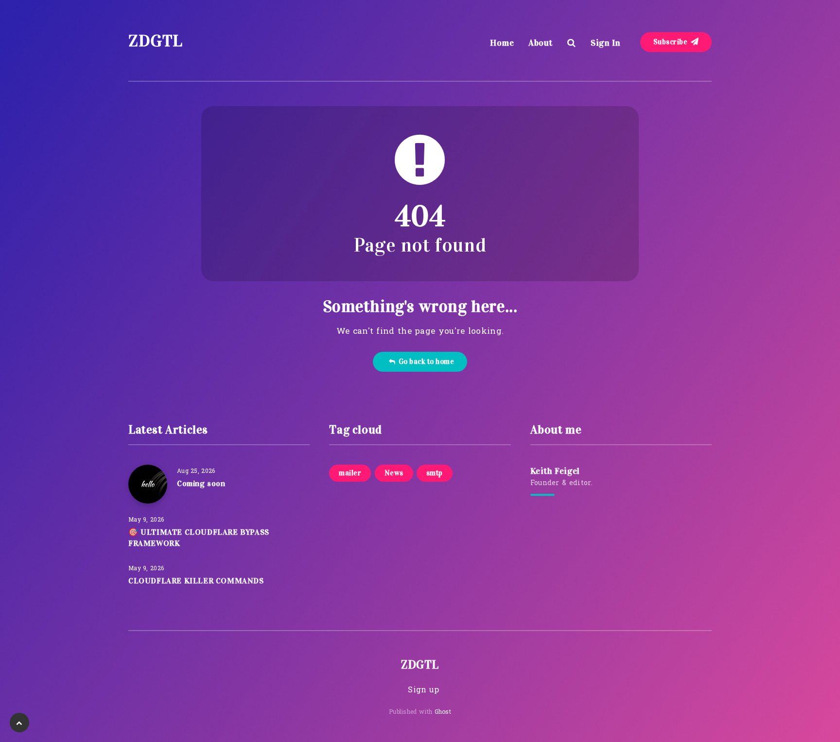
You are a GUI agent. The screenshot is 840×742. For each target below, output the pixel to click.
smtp (434, 473)
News (394, 473)
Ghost (443, 712)
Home (502, 42)
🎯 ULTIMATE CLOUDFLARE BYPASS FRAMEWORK (198, 537)
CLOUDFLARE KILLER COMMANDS (196, 580)
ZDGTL (155, 41)
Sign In (606, 42)
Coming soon (201, 483)
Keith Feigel (555, 471)
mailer (350, 473)
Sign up (423, 690)
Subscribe (671, 41)
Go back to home (425, 361)
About (540, 42)
